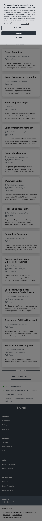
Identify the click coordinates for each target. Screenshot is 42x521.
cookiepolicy (24, 24)
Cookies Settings (19, 28)
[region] (21, 22)
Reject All (18, 38)
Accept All (19, 33)
